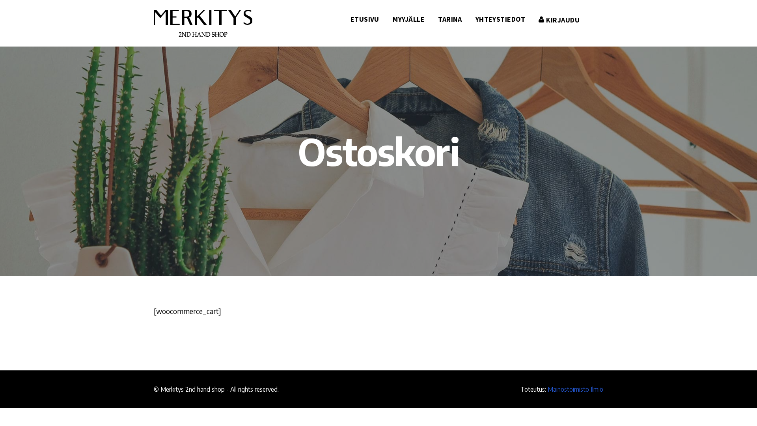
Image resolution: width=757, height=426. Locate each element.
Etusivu (365, 19)
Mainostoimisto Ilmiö (575, 389)
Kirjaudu (562, 19)
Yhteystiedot (500, 19)
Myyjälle (409, 19)
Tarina (450, 19)
